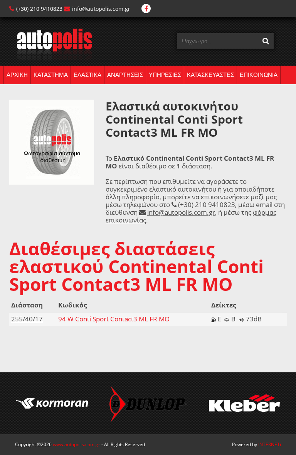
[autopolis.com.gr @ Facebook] (146, 8)
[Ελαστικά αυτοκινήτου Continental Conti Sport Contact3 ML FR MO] (51, 141)
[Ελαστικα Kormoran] (51, 403)
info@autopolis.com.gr (101, 8)
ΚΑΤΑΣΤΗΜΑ (51, 74)
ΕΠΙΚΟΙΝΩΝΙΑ (259, 74)
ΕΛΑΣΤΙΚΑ (87, 74)
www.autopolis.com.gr (76, 444)
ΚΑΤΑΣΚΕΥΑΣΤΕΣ (210, 74)
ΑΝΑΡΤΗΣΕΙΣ (125, 74)
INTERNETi (269, 444)
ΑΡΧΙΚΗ (17, 74)
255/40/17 (27, 318)
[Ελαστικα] (50, 44)
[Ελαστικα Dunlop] (148, 403)
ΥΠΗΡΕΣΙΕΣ (165, 74)
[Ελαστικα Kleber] (244, 403)
